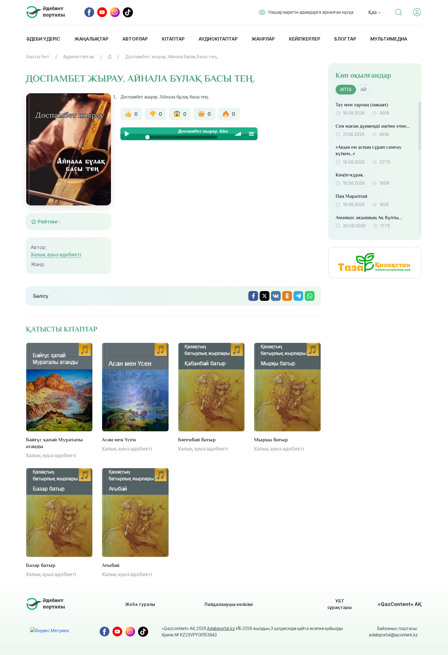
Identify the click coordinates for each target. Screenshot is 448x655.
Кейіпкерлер (304, 39)
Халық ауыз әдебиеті (56, 254)
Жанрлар (263, 39)
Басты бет (38, 56)
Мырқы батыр (271, 440)
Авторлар (135, 39)
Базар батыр (40, 565)
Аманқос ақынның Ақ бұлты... (369, 217)
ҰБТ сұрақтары (339, 604)
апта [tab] (345, 89)
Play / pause (126, 133)
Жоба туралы (140, 604)
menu (251, 133)
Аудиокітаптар (218, 39)
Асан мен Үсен (119, 440)
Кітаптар (173, 39)
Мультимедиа (388, 39)
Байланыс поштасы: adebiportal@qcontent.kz (393, 631)
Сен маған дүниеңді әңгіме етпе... (373, 126)
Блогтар (345, 39)
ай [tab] (363, 89)
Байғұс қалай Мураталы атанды (54, 443)
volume (238, 133)
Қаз (373, 12)
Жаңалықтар (91, 39)
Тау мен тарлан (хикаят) (362, 105)
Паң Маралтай (351, 196)
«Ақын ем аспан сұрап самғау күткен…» (368, 150)
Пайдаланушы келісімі (228, 604)
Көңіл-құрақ (349, 175)
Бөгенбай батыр (197, 440)
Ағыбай (110, 565)
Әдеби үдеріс (43, 39)
